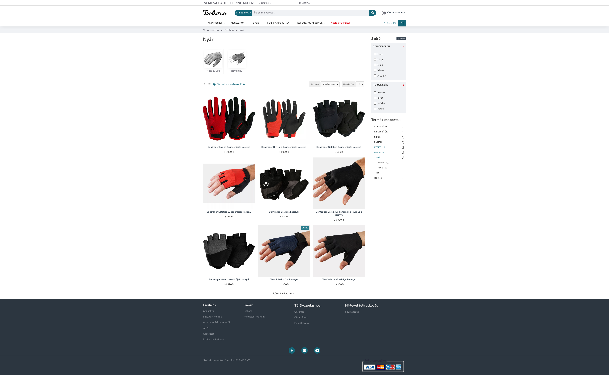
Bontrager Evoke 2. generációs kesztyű (228, 147)
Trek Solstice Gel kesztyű (284, 279)
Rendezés (315, 84)
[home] (204, 30)
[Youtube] (317, 350)
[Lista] (209, 84)
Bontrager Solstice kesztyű (284, 211)
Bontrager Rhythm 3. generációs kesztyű (283, 147)
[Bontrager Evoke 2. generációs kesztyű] (229, 119)
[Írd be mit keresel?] (372, 13)
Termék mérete (381, 46)
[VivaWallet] (382, 365)
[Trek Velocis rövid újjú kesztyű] (339, 251)
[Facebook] (292, 350)
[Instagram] (304, 350)
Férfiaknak (229, 30)
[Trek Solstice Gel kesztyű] (284, 251)
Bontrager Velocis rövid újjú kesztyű (229, 279)
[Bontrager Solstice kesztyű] (284, 183)
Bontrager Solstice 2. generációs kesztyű (338, 147)
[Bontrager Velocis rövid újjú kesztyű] (229, 251)
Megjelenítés (348, 84)
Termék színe (380, 84)
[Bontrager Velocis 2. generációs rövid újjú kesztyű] (339, 183)
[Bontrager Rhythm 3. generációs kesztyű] (284, 119)
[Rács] (205, 84)
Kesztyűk (214, 30)
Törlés (402, 38)
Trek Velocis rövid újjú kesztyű (339, 279)
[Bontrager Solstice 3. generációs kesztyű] (229, 183)
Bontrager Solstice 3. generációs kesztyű (228, 211)
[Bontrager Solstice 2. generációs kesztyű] (339, 119)
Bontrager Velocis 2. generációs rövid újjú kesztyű (339, 213)
